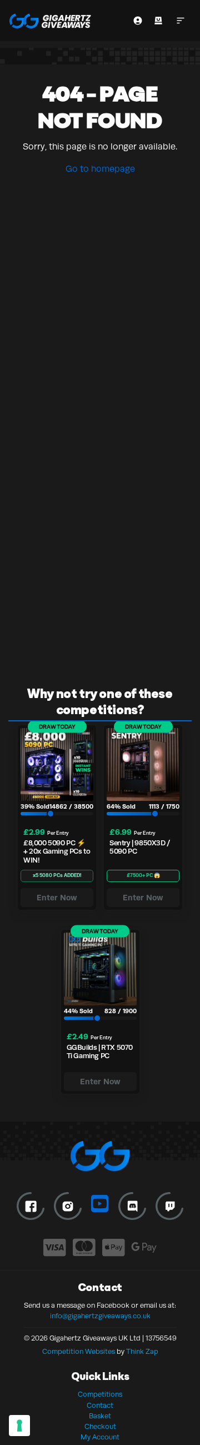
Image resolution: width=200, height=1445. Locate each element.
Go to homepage (100, 169)
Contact (100, 1405)
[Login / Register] (138, 21)
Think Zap (142, 1352)
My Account (100, 1437)
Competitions (100, 1394)
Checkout (100, 1427)
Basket (100, 1416)
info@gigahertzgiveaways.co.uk (100, 1316)
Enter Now (57, 897)
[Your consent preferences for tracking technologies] (19, 1425)
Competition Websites (78, 1352)
